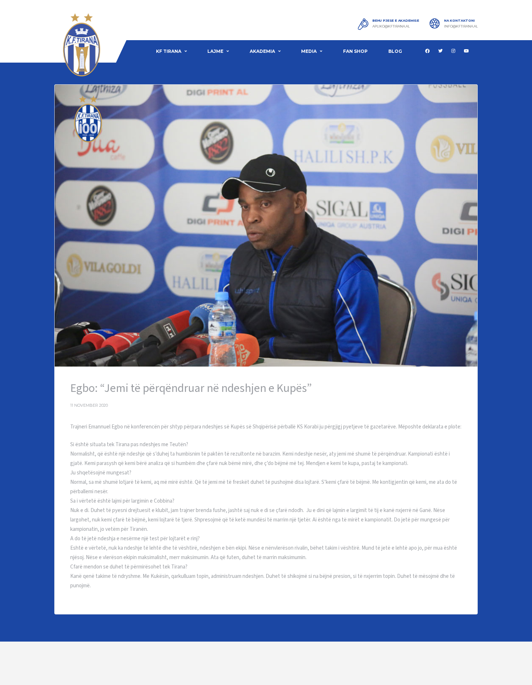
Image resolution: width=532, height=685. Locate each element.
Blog (395, 51)
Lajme (215, 51)
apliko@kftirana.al (391, 26)
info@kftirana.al (461, 26)
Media (309, 51)
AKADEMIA (262, 51)
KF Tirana (168, 51)
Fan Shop (355, 51)
